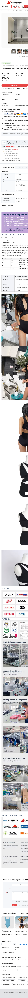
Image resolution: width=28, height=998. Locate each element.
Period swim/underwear (20, 950)
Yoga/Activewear (5, 947)
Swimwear (3, 950)
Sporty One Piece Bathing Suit (9, 970)
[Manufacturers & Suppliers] (14, 2)
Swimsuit (18, 10)
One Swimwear (21, 980)
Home (2, 10)
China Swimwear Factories (9, 980)
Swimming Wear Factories (9, 977)
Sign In (3, 160)
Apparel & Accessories (10, 10)
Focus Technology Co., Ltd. (18, 992)
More (2, 987)
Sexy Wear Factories (22, 977)
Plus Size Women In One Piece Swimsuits (12, 966)
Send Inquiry (14, 85)
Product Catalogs (22, 944)
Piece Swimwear (6, 984)
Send (14, 905)
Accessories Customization (7, 952)
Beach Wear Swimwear (18, 984)
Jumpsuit (17, 947)
